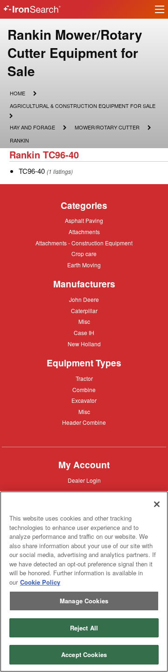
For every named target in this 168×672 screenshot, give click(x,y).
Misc (84, 321)
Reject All (84, 627)
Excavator (84, 400)
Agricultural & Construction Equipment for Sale (82, 106)
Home (17, 93)
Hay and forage (32, 128)
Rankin (19, 140)
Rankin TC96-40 (44, 154)
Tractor (84, 378)
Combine (84, 389)
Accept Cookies (84, 654)
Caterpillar (84, 310)
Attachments (84, 231)
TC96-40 (32, 171)
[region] (84, 581)
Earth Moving (84, 265)
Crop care (84, 254)
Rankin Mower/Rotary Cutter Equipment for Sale (74, 52)
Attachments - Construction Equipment (84, 243)
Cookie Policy (40, 582)
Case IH (84, 333)
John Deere (84, 300)
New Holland (84, 344)
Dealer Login (84, 481)
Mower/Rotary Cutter (107, 128)
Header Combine (84, 423)
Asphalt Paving (84, 221)
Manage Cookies (84, 600)
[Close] (157, 504)
